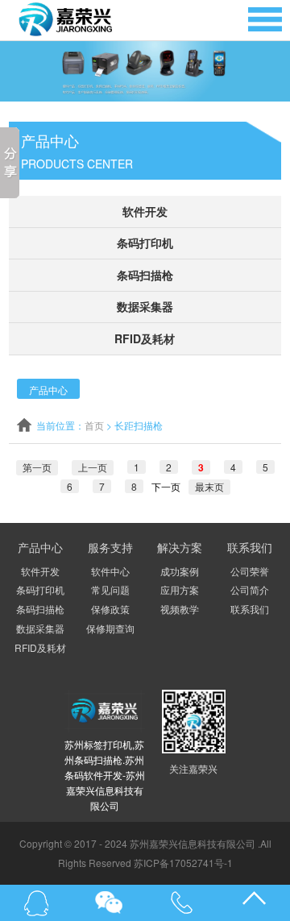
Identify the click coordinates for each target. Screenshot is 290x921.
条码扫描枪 (145, 275)
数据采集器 (145, 306)
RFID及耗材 (144, 338)
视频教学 (179, 609)
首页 (94, 425)
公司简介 (249, 589)
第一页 (37, 467)
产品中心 (48, 389)
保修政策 (110, 609)
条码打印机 (145, 242)
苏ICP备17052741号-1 (183, 862)
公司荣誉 (249, 571)
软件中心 (110, 571)
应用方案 (179, 589)
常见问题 (110, 589)
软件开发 (145, 211)
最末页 (209, 486)
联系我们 (249, 609)
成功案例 (179, 571)
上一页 (92, 467)
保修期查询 (110, 628)
